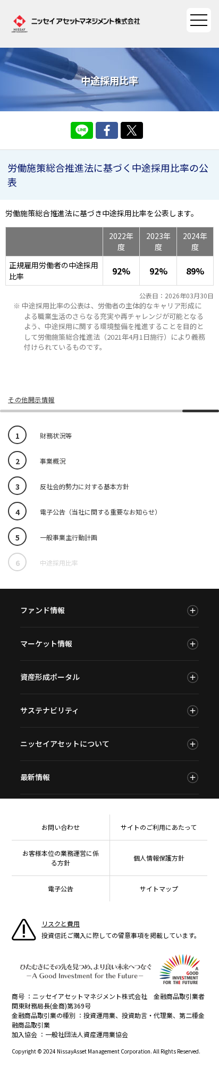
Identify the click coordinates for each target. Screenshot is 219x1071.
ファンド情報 (42, 610)
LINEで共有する (82, 130)
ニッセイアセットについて (65, 743)
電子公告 (60, 888)
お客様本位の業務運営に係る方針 (60, 857)
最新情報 (35, 777)
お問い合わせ (60, 826)
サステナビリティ (49, 710)
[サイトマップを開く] (199, 20)
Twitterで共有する (132, 130)
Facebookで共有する (107, 130)
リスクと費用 (60, 923)
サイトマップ (159, 888)
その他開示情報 (31, 399)
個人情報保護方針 (158, 857)
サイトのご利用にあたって (159, 826)
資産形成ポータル (50, 676)
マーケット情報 (46, 643)
